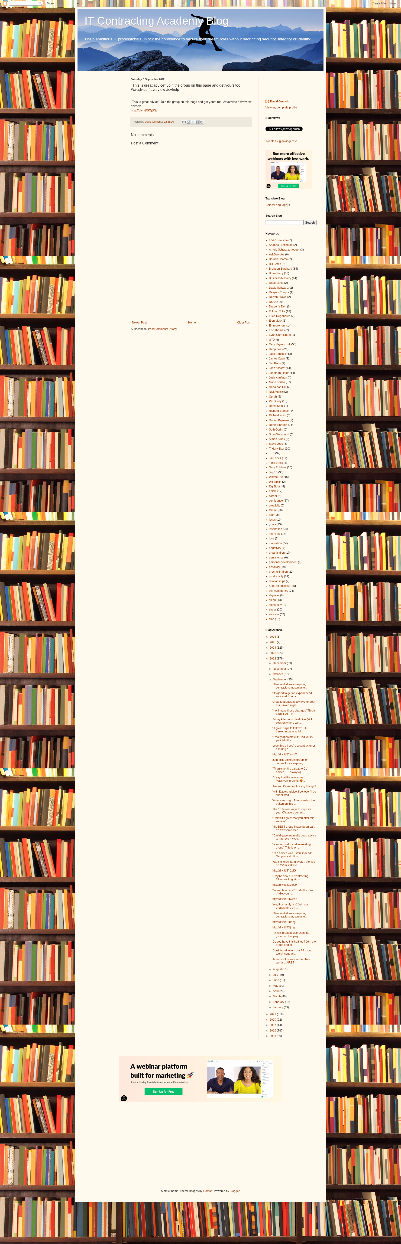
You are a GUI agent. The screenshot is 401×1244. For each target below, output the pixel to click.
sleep (272, 600)
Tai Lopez (275, 458)
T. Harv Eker (276, 448)
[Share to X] (193, 122)
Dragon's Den (277, 306)
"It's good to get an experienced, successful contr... (292, 695)
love (271, 538)
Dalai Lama (276, 282)
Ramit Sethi (276, 406)
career (273, 496)
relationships (277, 581)
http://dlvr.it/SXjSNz (144, 110)
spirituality (275, 605)
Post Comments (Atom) (162, 329)
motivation (275, 543)
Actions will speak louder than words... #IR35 (291, 961)
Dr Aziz (273, 302)
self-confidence (278, 590)
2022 (273, 658)
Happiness (276, 349)
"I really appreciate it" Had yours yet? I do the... (292, 738)
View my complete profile (281, 107)
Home (192, 322)
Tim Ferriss (276, 462)
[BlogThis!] (188, 122)
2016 (273, 1030)
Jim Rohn (275, 363)
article (273, 491)
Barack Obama (278, 259)
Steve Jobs (276, 443)
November (280, 668)
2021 (273, 1014)
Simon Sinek (277, 439)
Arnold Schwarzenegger (284, 249)
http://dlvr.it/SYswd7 (284, 754)
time (271, 619)
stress (272, 609)
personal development (283, 562)
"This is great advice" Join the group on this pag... (290, 934)
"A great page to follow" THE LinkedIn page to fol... (290, 730)
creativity (274, 505)
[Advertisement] (191, 282)
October (278, 674)
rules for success (279, 586)
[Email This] (184, 122)
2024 (273, 647)
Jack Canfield (277, 354)
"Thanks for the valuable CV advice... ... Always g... (289, 770)
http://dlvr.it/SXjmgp (284, 927)
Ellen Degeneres (279, 316)
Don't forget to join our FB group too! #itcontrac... (292, 952)
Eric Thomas (277, 330)
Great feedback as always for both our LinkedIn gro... (293, 703)
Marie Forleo (277, 382)
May (276, 985)
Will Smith (275, 481)
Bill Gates (275, 264)
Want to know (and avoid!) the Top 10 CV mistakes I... (293, 863)
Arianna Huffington (281, 245)
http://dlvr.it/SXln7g (284, 922)
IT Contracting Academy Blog (156, 21)
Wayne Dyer (277, 477)
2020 (273, 1019)
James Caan (277, 358)
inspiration (275, 529)
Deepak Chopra (279, 292)
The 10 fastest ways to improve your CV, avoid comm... (291, 811)
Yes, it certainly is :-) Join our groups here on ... (290, 906)
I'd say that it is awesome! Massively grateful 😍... (288, 779)
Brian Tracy (276, 273)
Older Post (243, 322)
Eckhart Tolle (277, 311)
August (277, 969)
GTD (272, 339)
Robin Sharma (278, 425)
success (274, 614)
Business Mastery (280, 278)
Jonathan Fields (279, 373)
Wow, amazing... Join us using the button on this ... (293, 802)
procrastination (278, 571)
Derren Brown (278, 297)
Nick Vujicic (276, 391)
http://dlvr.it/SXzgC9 (284, 884)
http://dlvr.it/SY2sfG (284, 870)
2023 (273, 653)
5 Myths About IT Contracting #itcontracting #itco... (290, 878)
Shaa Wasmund (279, 434)
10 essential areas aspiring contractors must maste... (289, 686)
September (280, 679)
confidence (276, 500)
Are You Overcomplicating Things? (294, 786)
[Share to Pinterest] (201, 122)
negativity (275, 548)
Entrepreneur (277, 325)
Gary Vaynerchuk (280, 344)
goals (272, 524)
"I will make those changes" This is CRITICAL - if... (294, 712)
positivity (274, 567)
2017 (273, 1025)
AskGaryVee (277, 254)
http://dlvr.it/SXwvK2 (284, 899)
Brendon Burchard (280, 268)
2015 (273, 1036)
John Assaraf (277, 368)
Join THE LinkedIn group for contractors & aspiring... (290, 761)
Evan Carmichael (280, 334)
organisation (277, 552)
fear (271, 514)
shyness (274, 595)
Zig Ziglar (275, 486)
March (277, 996)
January (278, 1007)
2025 (273, 642)
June (276, 980)
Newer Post (139, 322)
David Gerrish (279, 101)
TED (272, 453)
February (279, 1002)
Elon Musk (275, 320)
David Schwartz (279, 287)
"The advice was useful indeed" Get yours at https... (292, 855)
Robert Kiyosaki (279, 420)
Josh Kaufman (278, 377)
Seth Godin (276, 429)
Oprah (273, 396)
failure (273, 510)
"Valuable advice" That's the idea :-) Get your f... (293, 892)
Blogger (234, 1191)
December (280, 663)
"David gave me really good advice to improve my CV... (294, 837)
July (276, 974)
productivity (276, 576)
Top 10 (273, 472)
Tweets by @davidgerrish (281, 141)
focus (272, 519)
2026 (273, 636)
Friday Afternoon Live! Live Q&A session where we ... (292, 721)
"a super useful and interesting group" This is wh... (291, 846)
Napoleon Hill (277, 387)
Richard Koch (277, 415)
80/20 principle (278, 240)
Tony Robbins (277, 467)
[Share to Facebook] (197, 122)
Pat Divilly (275, 401)
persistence (276, 557)
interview (274, 533)
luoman (208, 1191)
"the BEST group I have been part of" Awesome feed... (293, 828)
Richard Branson (279, 410)
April (276, 991)
